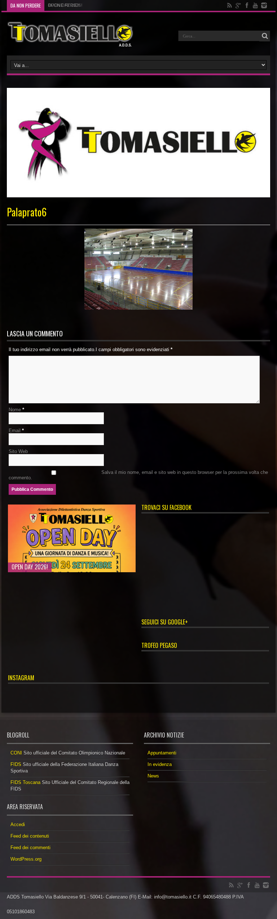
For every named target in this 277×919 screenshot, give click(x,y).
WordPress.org (25, 859)
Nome (15, 409)
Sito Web (18, 451)
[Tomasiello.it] (70, 33)
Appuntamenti (162, 753)
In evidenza (160, 764)
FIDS (15, 764)
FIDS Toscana (25, 782)
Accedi (17, 824)
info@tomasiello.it (173, 897)
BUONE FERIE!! (63, 5)
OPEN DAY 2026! (30, 566)
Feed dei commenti (30, 847)
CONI (16, 753)
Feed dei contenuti (29, 836)
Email (15, 430)
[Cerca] (264, 36)
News (153, 776)
